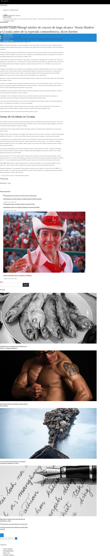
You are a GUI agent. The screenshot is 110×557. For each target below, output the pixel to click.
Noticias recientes (4, 22)
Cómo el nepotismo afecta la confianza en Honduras (17, 275)
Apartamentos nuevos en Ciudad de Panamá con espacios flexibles (21, 207)
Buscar (1, 282)
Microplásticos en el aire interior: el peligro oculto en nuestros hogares (22, 199)
